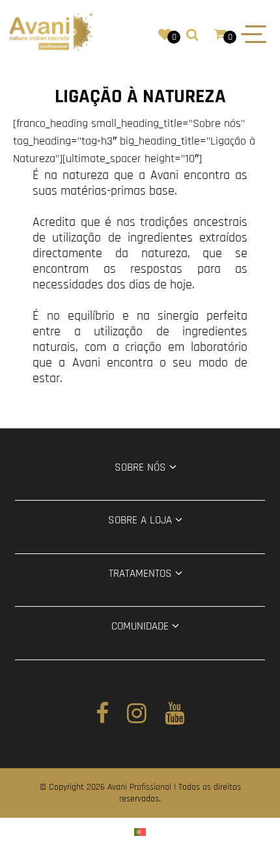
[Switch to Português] (140, 832)
